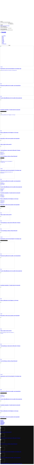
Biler (2, 36)
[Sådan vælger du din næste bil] (2, 142)
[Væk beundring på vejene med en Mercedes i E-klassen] (2, 148)
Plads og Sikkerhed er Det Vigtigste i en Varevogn (9, 132)
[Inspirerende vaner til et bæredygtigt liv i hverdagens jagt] (7, 167)
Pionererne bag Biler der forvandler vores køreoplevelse (10, 85)
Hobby (3, 40)
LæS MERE (4, 35)
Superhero (2, 421)
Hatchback (2, 424)
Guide (3, 39)
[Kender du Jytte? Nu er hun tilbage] (7, 178)
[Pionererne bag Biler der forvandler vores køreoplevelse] (7, 253)
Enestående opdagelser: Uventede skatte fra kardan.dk (10, 109)
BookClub (1, 420)
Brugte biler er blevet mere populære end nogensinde (9, 138)
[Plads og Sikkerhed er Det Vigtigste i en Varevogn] (2, 409)
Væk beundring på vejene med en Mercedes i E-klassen (10, 150)
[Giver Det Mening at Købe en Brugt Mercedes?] (2, 154)
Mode (3, 42)
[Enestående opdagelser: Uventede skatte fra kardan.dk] (2, 191)
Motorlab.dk (2, 423)
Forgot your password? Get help (4, 25)
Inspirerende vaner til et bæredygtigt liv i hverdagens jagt (10, 68)
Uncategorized (4, 43)
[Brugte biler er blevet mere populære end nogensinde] (2, 136)
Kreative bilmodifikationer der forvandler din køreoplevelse (11, 97)
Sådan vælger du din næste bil (5, 144)
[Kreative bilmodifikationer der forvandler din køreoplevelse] (17, 95)
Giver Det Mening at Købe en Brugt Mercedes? (8, 156)
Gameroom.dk (2, 422)
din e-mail (10, 28)
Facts (3, 38)
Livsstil (3, 41)
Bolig (3, 37)
